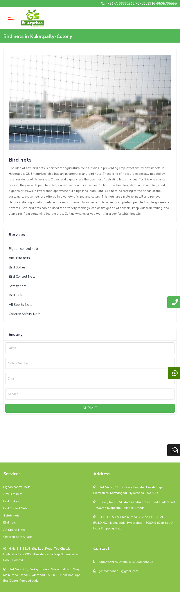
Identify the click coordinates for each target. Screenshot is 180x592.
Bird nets (16, 295)
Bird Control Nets (22, 276)
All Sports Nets (20, 304)
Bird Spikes (17, 267)
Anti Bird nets (19, 258)
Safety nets (18, 286)
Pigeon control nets (24, 249)
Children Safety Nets (24, 314)
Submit (90, 408)
